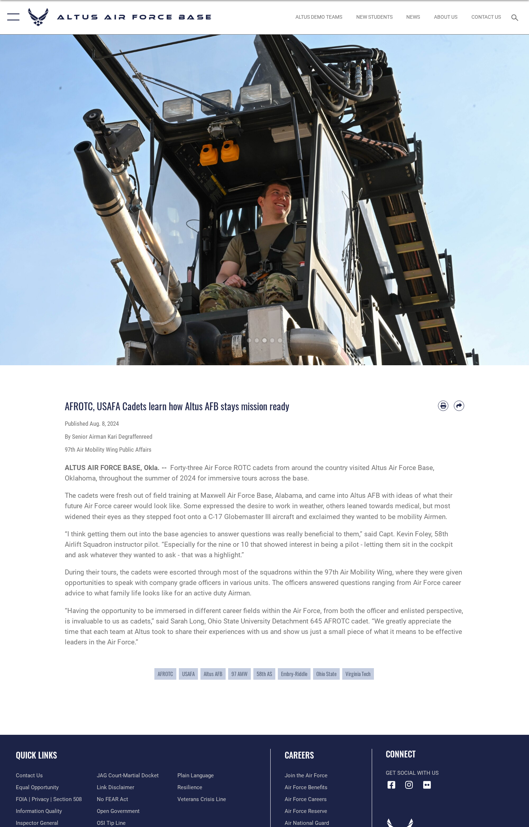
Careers (299, 755)
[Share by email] (459, 406)
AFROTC (165, 674)
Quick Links (36, 755)
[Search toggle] (516, 17)
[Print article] (443, 406)
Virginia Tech (358, 674)
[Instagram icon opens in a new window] (409, 784)
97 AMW (239, 674)
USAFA (188, 674)
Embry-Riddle (294, 674)
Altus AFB (213, 674)
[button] (11, 17)
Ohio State (326, 674)
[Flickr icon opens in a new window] (426, 784)
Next (502, 200)
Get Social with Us (412, 773)
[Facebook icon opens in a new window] (391, 784)
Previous (26, 200)
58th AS (264, 674)
